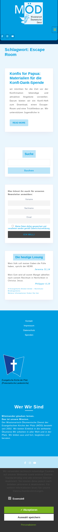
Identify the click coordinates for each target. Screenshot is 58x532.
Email (29, 217)
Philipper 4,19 (42, 284)
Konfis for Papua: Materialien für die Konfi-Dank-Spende (27, 78)
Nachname (29, 208)
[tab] (55, 30)
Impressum (29, 325)
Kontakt (29, 321)
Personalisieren (28, 524)
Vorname (29, 199)
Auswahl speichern (29, 517)
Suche (29, 154)
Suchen (29, 170)
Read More (20, 123)
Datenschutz (29, 330)
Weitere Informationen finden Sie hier (23, 293)
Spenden (29, 335)
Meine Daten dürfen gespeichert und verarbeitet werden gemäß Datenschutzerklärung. (29, 227)
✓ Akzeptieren (29, 509)
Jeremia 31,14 (42, 269)
